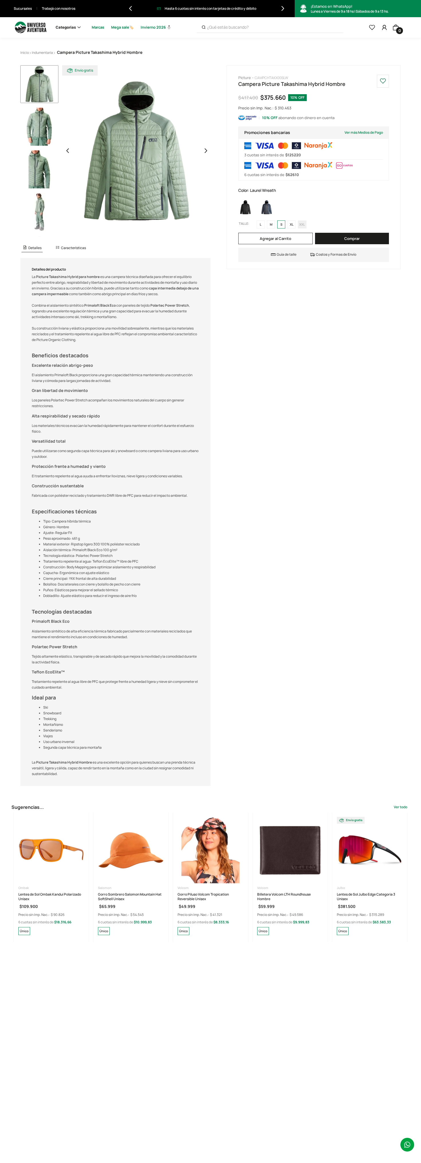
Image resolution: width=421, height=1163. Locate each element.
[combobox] (270, 27)
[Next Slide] (283, 8)
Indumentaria (42, 52)
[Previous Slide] (130, 8)
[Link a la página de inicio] (24, 52)
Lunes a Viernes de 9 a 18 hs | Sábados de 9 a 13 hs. (350, 9)
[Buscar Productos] (203, 27)
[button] (32, 248)
